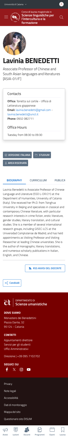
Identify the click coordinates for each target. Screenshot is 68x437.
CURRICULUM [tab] (38, 180)
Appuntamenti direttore (18, 340)
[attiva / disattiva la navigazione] (6, 17)
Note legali (10, 391)
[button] (25, 4)
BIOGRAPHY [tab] (14, 180)
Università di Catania (13, 4)
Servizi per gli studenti (17, 344)
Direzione (9, 356)
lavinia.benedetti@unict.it (22, 114)
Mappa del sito (12, 412)
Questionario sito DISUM (18, 419)
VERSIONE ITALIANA (19, 155)
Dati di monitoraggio (15, 405)
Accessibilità (11, 398)
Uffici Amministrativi (16, 349)
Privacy (8, 384)
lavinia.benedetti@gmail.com (33, 110)
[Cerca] (61, 17)
